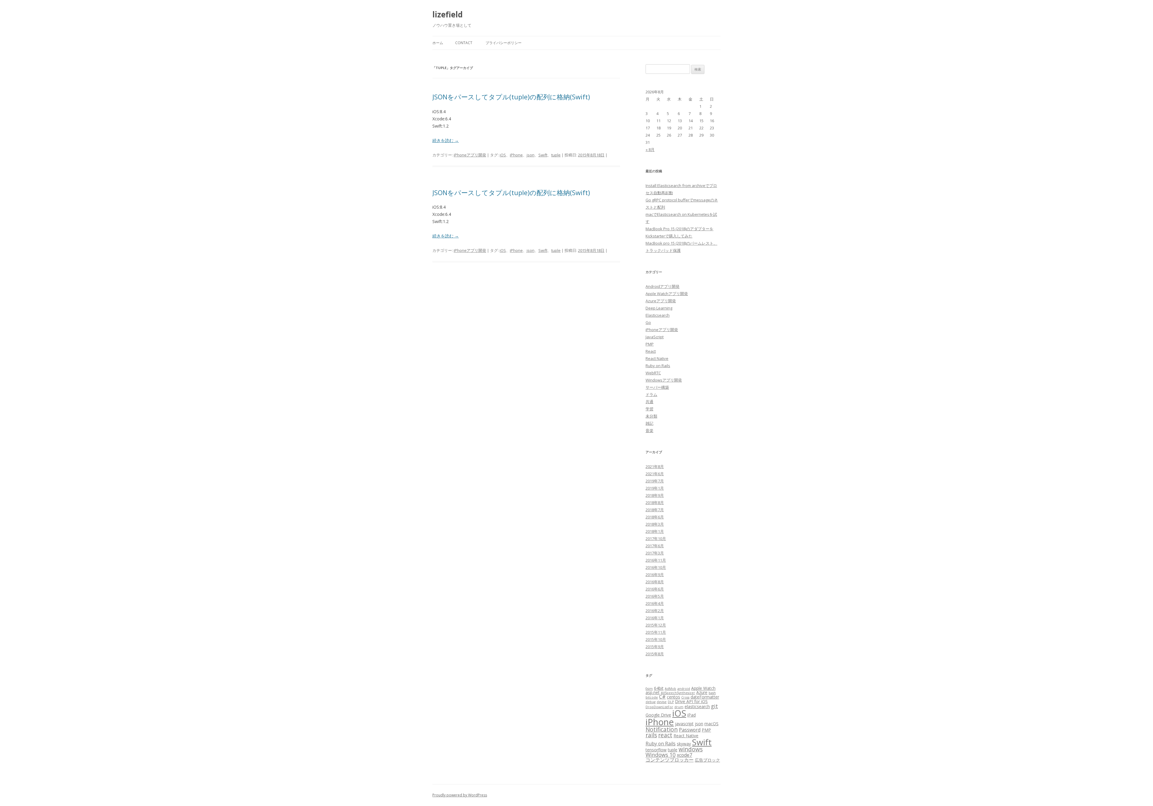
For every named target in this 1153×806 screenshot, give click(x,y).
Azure (701, 692)
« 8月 (650, 149)
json (530, 155)
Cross (685, 697)
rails (651, 735)
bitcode (652, 697)
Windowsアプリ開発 (664, 380)
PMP (650, 344)
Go (648, 322)
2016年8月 (655, 581)
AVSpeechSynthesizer (678, 693)
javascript (684, 723)
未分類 (651, 416)
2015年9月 (655, 646)
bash (712, 693)
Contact (463, 42)
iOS (503, 155)
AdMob (670, 689)
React (651, 351)
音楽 (649, 430)
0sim (649, 689)
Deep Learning (659, 308)
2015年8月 (655, 654)
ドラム (651, 394)
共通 (649, 401)
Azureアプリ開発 (661, 300)
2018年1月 (655, 531)
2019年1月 (655, 488)
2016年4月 (655, 603)
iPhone (516, 155)
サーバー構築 (657, 387)
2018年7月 (655, 509)
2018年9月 (655, 495)
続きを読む (445, 140)
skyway (684, 744)
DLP (671, 702)
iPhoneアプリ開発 (470, 155)
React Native (657, 358)
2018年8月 (655, 502)
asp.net (653, 692)
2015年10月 (656, 639)
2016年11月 (656, 560)
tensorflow (656, 750)
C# (662, 696)
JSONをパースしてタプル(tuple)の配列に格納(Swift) (511, 96)
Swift (542, 155)
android (683, 689)
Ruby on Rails (658, 365)
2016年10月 (656, 567)
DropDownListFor (659, 707)
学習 (649, 409)
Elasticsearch (658, 315)
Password (690, 729)
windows (691, 749)
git (714, 706)
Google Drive (658, 715)
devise (662, 702)
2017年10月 (656, 538)
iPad (691, 715)
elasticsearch (697, 706)
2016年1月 (655, 617)
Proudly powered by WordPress (459, 795)
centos (673, 697)
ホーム (437, 42)
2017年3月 (655, 553)
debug (650, 702)
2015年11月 (656, 632)
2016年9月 (655, 574)
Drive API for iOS (691, 701)
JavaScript (655, 337)
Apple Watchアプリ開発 (667, 293)
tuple (556, 155)
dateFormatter (705, 697)
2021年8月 (655, 466)
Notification (662, 729)
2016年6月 (655, 589)
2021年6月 (655, 473)
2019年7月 (655, 481)
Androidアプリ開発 (662, 286)
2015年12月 (656, 625)
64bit (659, 688)
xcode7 (684, 755)
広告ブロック (707, 760)
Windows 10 (661, 754)
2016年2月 (655, 610)
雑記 (649, 423)
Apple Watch (703, 688)
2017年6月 (655, 545)
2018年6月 (655, 517)
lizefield (447, 14)
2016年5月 (655, 596)
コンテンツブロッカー (670, 759)
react (665, 735)
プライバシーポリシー (504, 42)
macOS (711, 723)
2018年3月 (655, 524)
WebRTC (653, 373)
